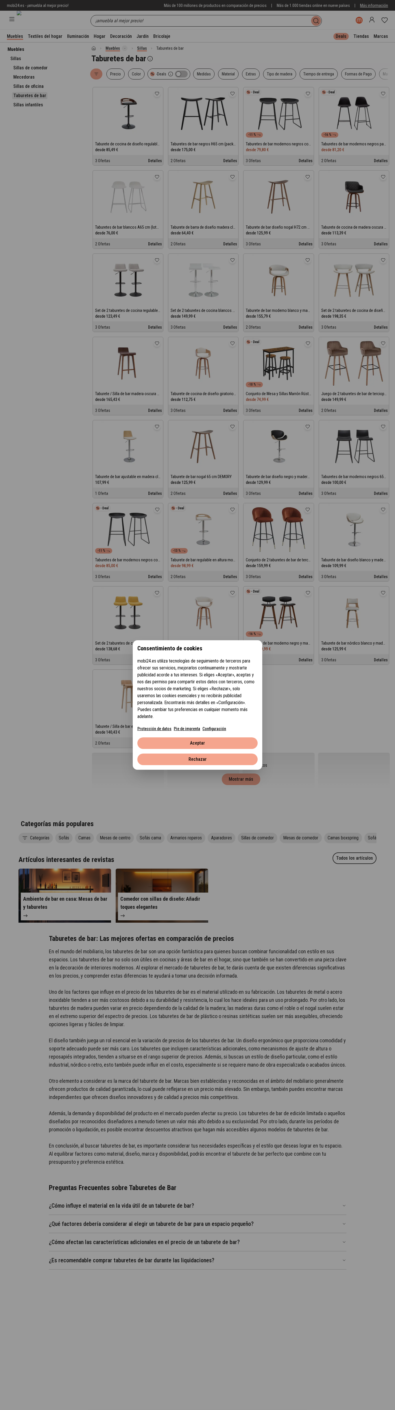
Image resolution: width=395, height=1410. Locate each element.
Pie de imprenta (187, 728)
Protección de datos (154, 728)
